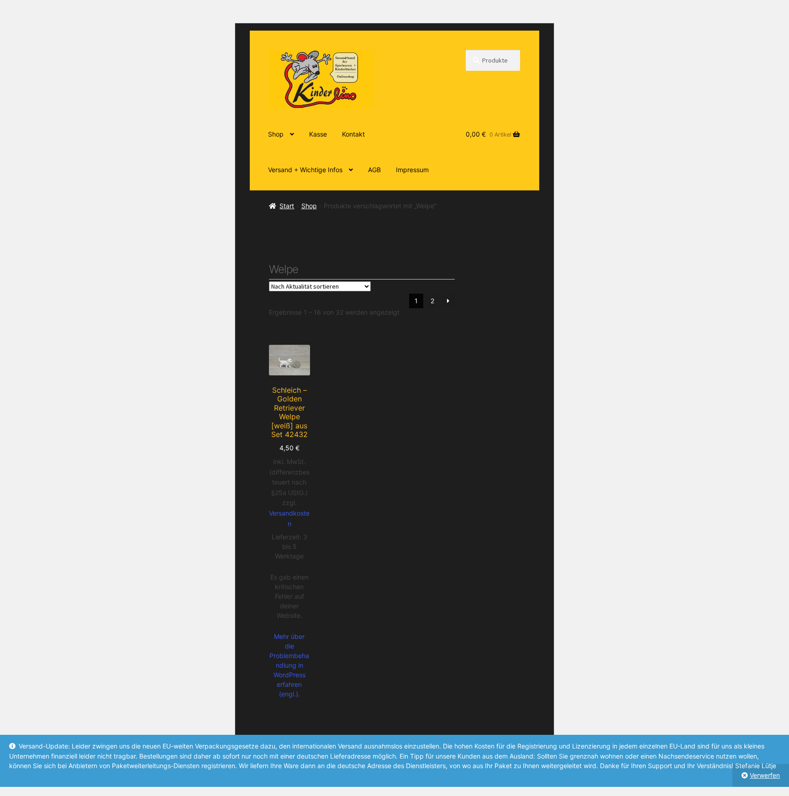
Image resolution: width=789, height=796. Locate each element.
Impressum (412, 170)
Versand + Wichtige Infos (305, 170)
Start (286, 206)
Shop (276, 134)
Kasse (318, 134)
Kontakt (353, 134)
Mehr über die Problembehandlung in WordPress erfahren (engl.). (289, 665)
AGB (374, 170)
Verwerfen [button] (765, 775)
